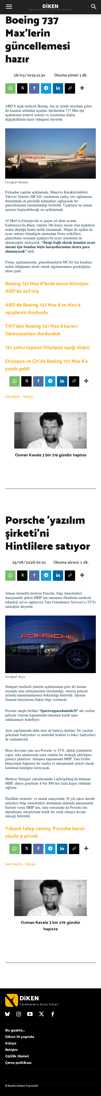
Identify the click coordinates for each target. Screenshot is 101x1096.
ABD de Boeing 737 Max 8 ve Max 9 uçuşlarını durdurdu (43, 309)
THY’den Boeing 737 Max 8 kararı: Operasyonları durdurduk (41, 330)
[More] (82, 88)
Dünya (28, 397)
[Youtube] (30, 1014)
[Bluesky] (7, 1014)
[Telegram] (46, 88)
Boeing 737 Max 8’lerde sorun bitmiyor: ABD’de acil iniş (47, 287)
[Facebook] (34, 88)
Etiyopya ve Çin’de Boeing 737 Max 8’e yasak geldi (46, 365)
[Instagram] (19, 1014)
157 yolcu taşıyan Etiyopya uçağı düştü (47, 348)
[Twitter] (41, 1014)
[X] (22, 88)
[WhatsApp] (10, 88)
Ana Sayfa (12, 397)
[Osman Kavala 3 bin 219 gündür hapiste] (50, 430)
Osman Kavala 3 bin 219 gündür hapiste (50, 455)
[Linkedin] (58, 88)
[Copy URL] (70, 88)
